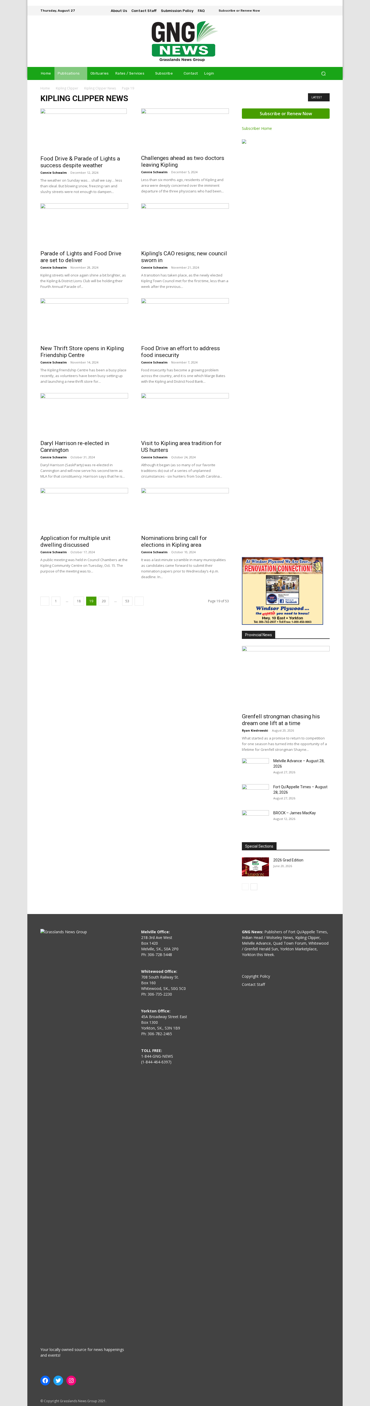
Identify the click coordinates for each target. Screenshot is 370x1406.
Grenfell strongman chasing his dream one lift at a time (281, 719)
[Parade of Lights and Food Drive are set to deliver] (84, 225)
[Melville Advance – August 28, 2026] (255, 767)
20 (104, 601)
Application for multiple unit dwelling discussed (75, 541)
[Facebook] (310, 10)
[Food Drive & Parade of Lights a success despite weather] (84, 130)
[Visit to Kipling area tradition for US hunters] (185, 414)
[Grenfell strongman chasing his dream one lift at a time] (286, 678)
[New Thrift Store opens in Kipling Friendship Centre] (84, 320)
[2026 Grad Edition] (255, 866)
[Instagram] (318, 10)
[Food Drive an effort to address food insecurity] (185, 320)
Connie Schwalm (53, 172)
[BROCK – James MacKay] (255, 819)
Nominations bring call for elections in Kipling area (174, 541)
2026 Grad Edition (288, 860)
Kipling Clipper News (100, 88)
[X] (326, 10)
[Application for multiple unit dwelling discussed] (84, 509)
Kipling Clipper (67, 88)
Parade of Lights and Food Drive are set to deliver (80, 256)
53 (127, 601)
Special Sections (259, 846)
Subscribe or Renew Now (286, 114)
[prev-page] (44, 601)
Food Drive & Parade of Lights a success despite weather (80, 162)
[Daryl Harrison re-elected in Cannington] (84, 414)
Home (45, 88)
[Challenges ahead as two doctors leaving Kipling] (185, 129)
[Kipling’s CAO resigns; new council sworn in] (185, 225)
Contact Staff (253, 984)
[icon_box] (236, 11)
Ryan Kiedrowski (255, 730)
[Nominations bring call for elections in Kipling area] (185, 509)
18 (79, 601)
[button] (323, 73)
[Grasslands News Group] (185, 41)
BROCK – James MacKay (294, 813)
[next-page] (139, 601)
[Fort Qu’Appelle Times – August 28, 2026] (255, 793)
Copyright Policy (256, 976)
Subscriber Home (257, 128)
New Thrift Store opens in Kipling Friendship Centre (82, 351)
